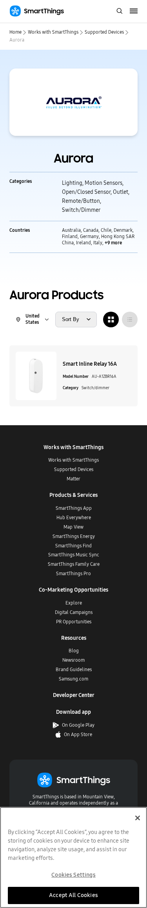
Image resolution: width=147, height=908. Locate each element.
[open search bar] (119, 11)
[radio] (111, 319)
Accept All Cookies (73, 895)
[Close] (137, 818)
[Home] (36, 11)
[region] (73, 857)
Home (15, 32)
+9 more (113, 243)
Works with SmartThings (53, 32)
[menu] (134, 11)
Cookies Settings (73, 874)
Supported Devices (104, 32)
